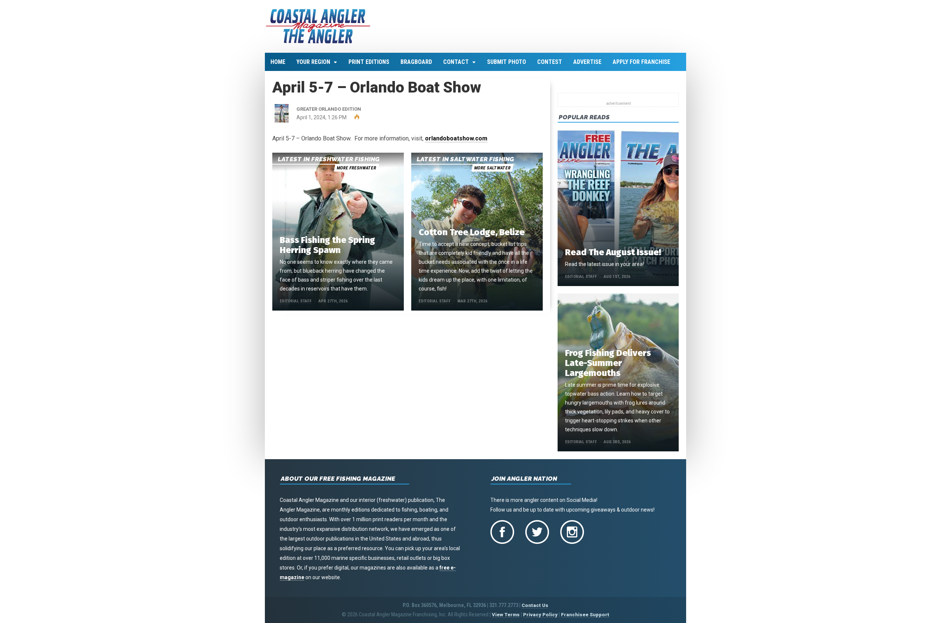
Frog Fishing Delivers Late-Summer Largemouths (608, 363)
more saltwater (492, 168)
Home (277, 61)
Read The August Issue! (613, 252)
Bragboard (416, 61)
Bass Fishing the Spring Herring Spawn (327, 245)
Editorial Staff (296, 301)
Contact (456, 61)
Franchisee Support (585, 614)
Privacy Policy (540, 614)
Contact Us (535, 605)
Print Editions (368, 61)
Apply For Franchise (641, 61)
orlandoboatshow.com (456, 138)
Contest (549, 61)
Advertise (587, 61)
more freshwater (356, 168)
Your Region (313, 61)
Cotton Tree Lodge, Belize (472, 232)
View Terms (506, 614)
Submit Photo (506, 61)
